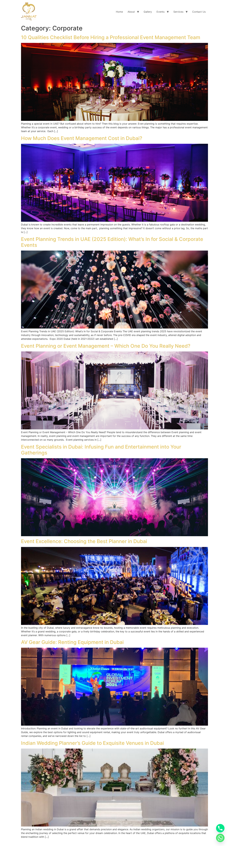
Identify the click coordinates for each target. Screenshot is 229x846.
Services (178, 11)
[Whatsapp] (220, 838)
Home (119, 11)
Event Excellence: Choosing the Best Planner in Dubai (84, 541)
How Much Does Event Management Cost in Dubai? (81, 138)
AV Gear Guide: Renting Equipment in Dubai (72, 642)
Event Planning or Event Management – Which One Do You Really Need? (105, 346)
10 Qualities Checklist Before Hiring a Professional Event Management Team (110, 37)
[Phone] (220, 828)
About (131, 11)
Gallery (148, 11)
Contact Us (199, 11)
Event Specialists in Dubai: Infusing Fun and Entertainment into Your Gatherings (101, 450)
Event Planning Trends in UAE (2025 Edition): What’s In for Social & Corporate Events (112, 242)
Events (161, 11)
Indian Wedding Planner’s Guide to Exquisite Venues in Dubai (92, 743)
